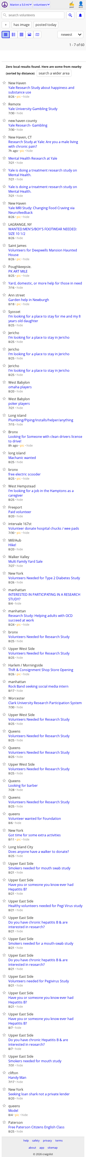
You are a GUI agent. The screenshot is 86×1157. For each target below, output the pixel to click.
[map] (37, 34)
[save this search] (80, 15)
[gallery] (29, 34)
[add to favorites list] (5, 82)
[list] (6, 34)
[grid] (21, 34)
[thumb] (14, 34)
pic (19, 97)
